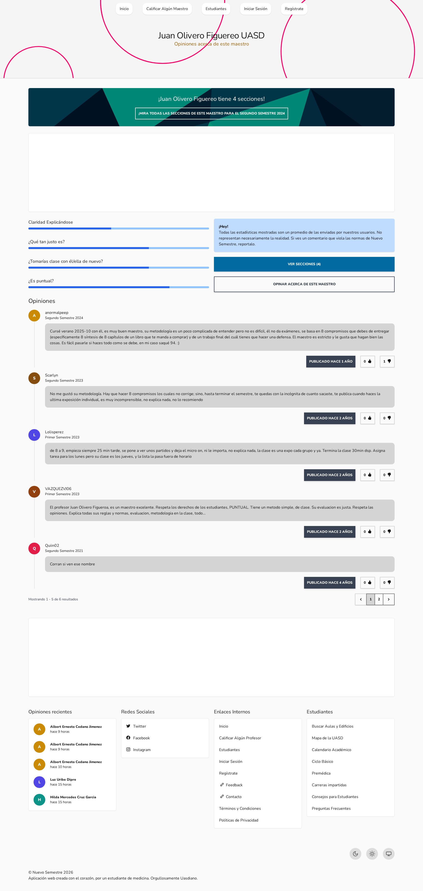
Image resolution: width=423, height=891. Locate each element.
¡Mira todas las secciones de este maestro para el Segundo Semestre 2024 (212, 113)
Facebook (141, 738)
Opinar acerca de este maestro (304, 284)
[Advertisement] (180, 172)
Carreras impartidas (329, 785)
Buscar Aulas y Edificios (332, 726)
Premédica (321, 773)
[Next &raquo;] (389, 599)
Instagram (142, 750)
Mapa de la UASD (327, 738)
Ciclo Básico (322, 761)
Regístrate (228, 773)
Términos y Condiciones (240, 808)
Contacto (234, 797)
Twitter (139, 726)
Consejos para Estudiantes (335, 797)
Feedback (234, 785)
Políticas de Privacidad (238, 820)
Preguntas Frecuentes (331, 808)
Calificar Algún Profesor (240, 738)
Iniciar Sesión (230, 761)
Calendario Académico (331, 750)
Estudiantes (229, 750)
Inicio (223, 726)
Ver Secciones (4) (304, 264)
